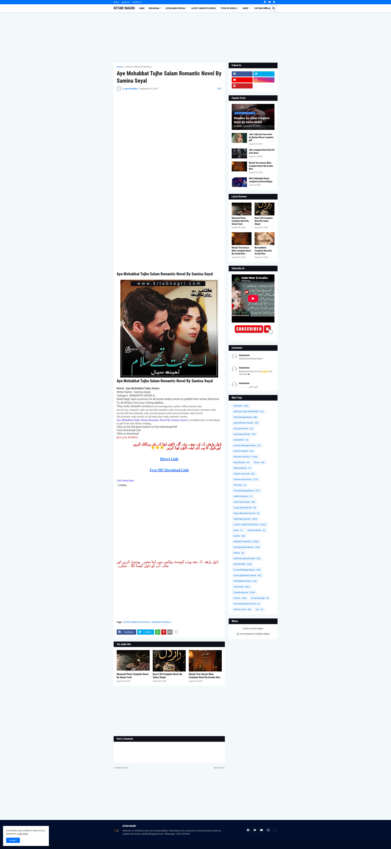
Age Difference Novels (246, 423)
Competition (241, 440)
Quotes (239, 536)
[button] (266, 8)
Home (116, 2)
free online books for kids (247, 604)
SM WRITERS (243, 564)
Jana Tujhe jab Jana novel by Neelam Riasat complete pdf (261, 137)
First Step (240, 485)
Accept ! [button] (13, 840)
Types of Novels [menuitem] (228, 8)
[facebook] (265, 2)
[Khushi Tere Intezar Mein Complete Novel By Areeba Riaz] (205, 660)
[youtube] (269, 2)
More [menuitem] (245, 8)
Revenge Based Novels (247, 547)
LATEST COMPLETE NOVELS (138, 67)
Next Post (218, 767)
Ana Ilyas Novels (243, 428)
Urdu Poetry (242, 587)
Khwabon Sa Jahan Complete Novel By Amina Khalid (252, 120)
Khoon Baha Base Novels (246, 513)
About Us (125, 2)
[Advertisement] (196, 37)
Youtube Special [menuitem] (262, 8)
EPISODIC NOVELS (245, 457)
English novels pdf (244, 474)
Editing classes (242, 468)
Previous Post (121, 767)
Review (239, 553)
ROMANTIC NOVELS (161, 622)
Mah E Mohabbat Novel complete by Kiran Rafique (260, 180)
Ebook (259, 462)
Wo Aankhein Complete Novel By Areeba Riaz (263, 250)
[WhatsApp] (157, 632)
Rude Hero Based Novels (247, 558)
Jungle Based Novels (245, 507)
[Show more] (176, 632)
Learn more (22, 833)
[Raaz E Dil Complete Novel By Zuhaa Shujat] (169, 660)
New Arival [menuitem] (154, 8)
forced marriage (260, 598)
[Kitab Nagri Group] (263, 85)
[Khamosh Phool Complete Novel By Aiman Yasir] (133, 660)
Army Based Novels (245, 434)
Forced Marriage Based (247, 491)
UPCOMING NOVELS (245, 581)
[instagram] (263, 80)
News (238, 530)
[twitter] (263, 74)
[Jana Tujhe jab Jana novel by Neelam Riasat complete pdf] (239, 138)
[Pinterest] (163, 632)
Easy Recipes (241, 462)
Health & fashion (243, 496)
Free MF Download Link (169, 470)
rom (259, 609)
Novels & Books (256, 530)
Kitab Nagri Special (245, 519)
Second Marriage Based (247, 570)
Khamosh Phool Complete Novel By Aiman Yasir (132, 676)
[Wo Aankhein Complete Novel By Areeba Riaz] (264, 238)
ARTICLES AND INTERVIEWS (249, 411)
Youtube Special (244, 592)
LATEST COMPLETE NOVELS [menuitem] (203, 8)
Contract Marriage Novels (247, 445)
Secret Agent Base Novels (247, 575)
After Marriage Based (245, 417)
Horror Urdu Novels (244, 502)
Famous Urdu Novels (246, 479)
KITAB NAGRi (124, 8)
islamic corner (242, 609)
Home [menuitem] (141, 8)
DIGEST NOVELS (243, 451)
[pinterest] (274, 2)
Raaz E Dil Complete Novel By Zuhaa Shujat (167, 676)
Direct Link (169, 459)
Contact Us (137, 2)
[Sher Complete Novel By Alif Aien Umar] (239, 153)
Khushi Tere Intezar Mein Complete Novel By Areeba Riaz (204, 676)
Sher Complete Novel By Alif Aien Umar (261, 151)
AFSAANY (241, 406)
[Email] (169, 632)
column (240, 598)
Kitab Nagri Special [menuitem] (175, 8)
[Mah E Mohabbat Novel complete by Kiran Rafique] (239, 182)
